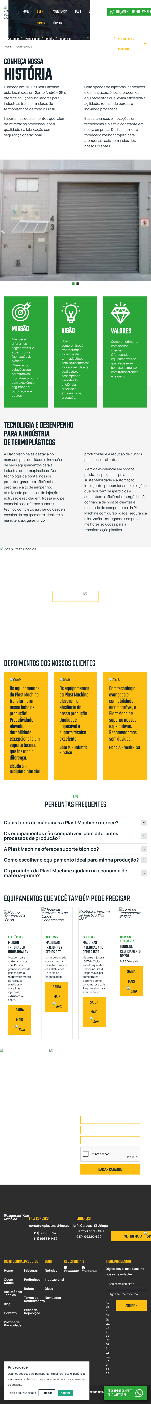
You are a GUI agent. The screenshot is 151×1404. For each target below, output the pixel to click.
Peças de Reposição (97, 44)
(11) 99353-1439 (46, 1238)
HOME (26, 12)
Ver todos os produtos (126, 44)
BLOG (78, 12)
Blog (7, 1304)
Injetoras (13, 39)
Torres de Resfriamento (68, 44)
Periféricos (32, 39)
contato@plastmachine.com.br (52, 1225)
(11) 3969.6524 (45, 1233)
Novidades (53, 1297)
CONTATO (94, 12)
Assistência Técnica (13, 1293)
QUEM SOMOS (41, 17)
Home (8, 1270)
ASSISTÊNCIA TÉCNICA (60, 17)
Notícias (51, 1270)
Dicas (49, 1288)
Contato (10, 1313)
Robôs (50, 39)
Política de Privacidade (13, 1323)
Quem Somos (9, 1281)
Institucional (54, 1279)
